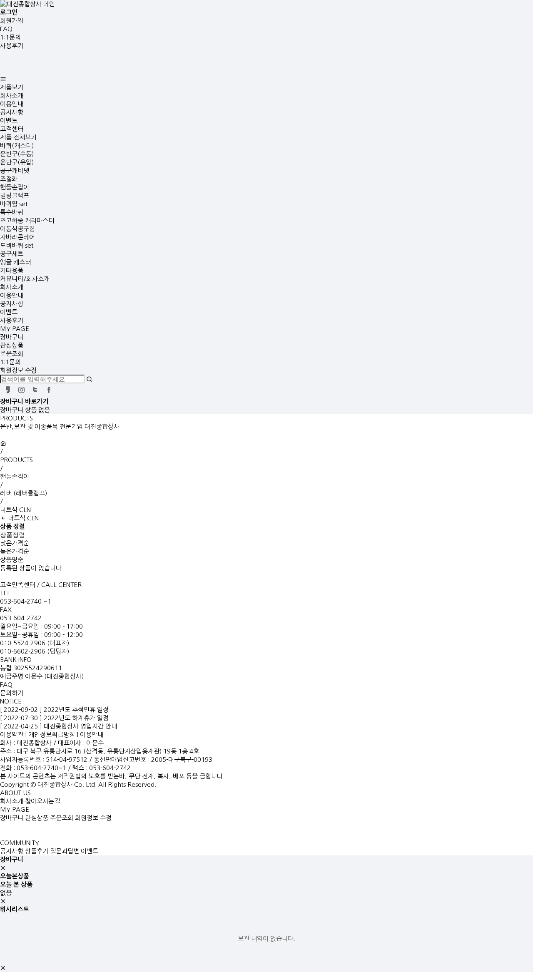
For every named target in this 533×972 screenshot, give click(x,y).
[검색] (89, 379)
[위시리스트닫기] (3, 968)
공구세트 (11, 254)
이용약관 (11, 734)
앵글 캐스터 (15, 262)
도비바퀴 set (16, 245)
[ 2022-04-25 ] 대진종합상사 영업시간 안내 (58, 726)
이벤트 (8, 120)
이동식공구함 (17, 229)
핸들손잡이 (14, 187)
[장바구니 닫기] (3, 868)
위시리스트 (14, 909)
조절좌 (8, 179)
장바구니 (11, 337)
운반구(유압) (17, 162)
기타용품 (11, 270)
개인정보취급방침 (51, 734)
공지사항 (11, 112)
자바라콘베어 (17, 237)
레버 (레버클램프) (23, 493)
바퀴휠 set (13, 204)
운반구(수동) (17, 154)
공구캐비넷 (14, 170)
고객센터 (11, 129)
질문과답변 (64, 851)
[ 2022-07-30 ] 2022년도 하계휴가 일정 (54, 718)
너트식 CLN (15, 510)
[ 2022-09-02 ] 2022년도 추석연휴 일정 (54, 709)
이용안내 (11, 104)
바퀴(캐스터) (17, 145)
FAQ (6, 29)
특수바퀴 (11, 212)
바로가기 (36, 401)
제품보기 (11, 87)
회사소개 (11, 95)
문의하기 (11, 693)
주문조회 (11, 354)
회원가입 (11, 20)
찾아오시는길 (42, 801)
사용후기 (11, 45)
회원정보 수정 (18, 370)
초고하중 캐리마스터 (27, 220)
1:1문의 (10, 37)
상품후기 (36, 851)
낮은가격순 (14, 543)
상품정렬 (12, 534)
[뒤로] (3, 518)
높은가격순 (14, 551)
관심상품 (11, 345)
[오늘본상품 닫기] (3, 901)
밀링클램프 (14, 195)
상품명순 (11, 560)
